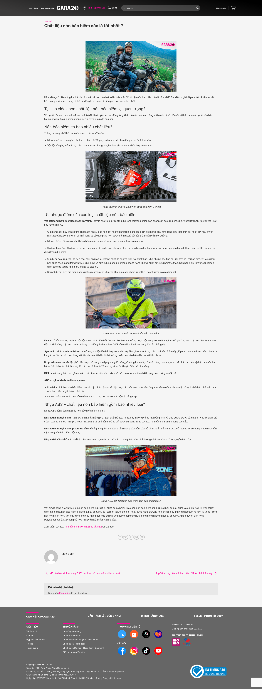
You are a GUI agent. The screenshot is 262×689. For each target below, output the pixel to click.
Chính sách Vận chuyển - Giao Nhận (80, 639)
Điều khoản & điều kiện (74, 652)
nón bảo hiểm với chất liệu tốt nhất (83, 526)
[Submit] (197, 8)
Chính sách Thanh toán (74, 644)
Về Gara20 (31, 631)
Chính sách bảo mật (72, 635)
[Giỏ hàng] (233, 8)
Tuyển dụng (32, 648)
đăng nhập (64, 593)
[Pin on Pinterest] (136, 537)
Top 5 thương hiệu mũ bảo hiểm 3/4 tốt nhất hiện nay (184, 573)
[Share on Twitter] (125, 537)
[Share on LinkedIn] (142, 537)
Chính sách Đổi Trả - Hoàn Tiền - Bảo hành (83, 648)
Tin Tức (48, 21)
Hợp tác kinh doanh (35, 639)
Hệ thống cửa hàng (72, 631)
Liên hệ (30, 635)
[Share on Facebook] (120, 537)
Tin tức (29, 644)
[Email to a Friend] (131, 537)
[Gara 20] (68, 8)
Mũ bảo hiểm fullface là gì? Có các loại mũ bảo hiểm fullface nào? (84, 573)
